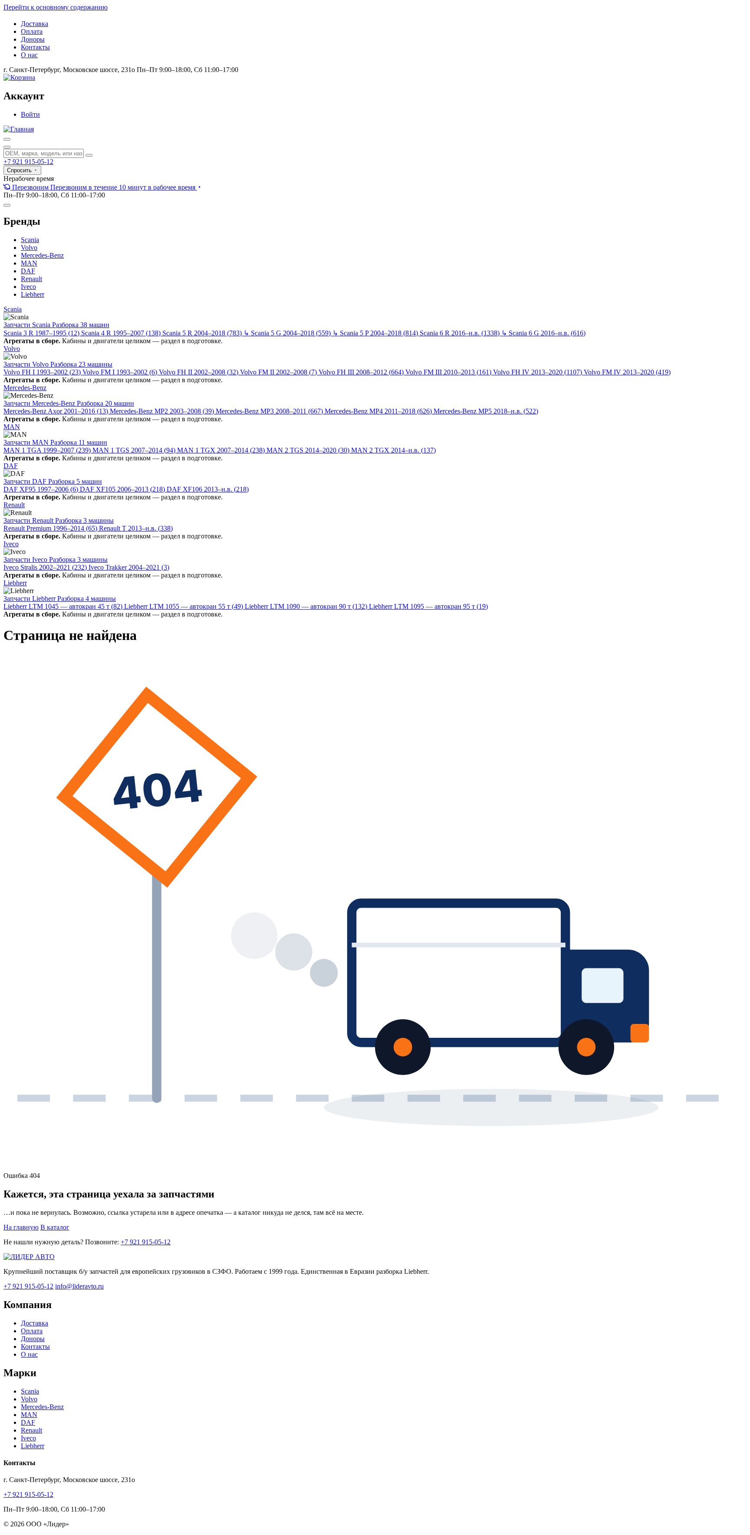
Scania (30, 239)
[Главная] (18, 129)
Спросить (20, 170)
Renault (31, 278)
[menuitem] (102, 187)
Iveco (28, 286)
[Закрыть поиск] (6, 147)
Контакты (35, 47)
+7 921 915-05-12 (28, 161)
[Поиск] (6, 139)
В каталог (54, 1227)
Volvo (29, 247)
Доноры (33, 39)
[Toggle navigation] (6, 205)
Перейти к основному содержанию (55, 7)
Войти (30, 114)
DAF (28, 271)
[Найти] (89, 155)
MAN (29, 263)
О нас (29, 55)
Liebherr (32, 294)
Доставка (34, 23)
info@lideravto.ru (79, 1286)
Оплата (32, 31)
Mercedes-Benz (42, 255)
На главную (21, 1227)
